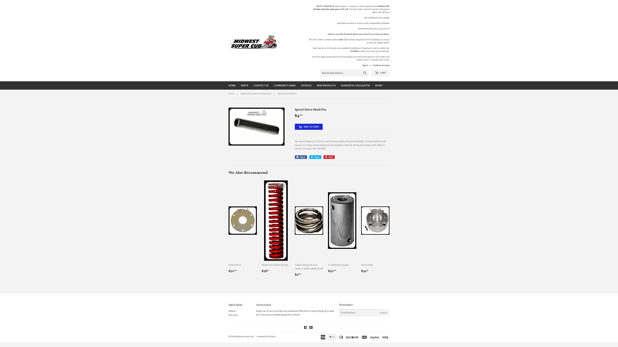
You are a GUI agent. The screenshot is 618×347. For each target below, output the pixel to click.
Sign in (365, 65)
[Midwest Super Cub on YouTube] (311, 328)
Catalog (306, 85)
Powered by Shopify (266, 336)
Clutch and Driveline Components (255, 93)
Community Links (284, 85)
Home (232, 85)
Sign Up (383, 312)
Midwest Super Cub (245, 336)
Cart (382, 72)
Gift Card (233, 315)
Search (232, 311)
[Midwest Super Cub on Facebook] (305, 328)
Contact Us (260, 85)
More (378, 85)
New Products (326, 85)
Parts (244, 85)
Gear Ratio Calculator (355, 85)
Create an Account (381, 65)
